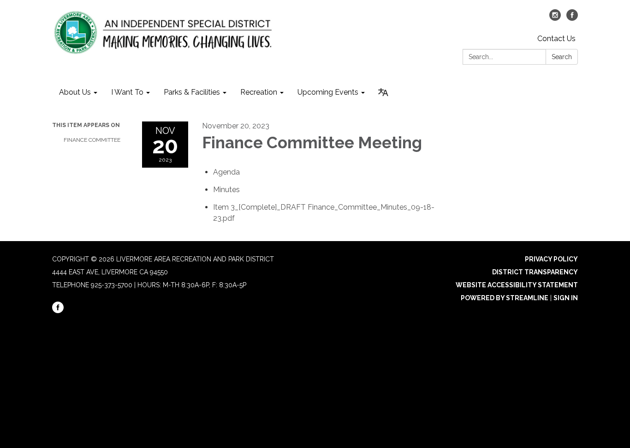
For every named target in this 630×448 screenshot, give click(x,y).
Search (562, 57)
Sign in (565, 298)
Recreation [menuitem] (258, 92)
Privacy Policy (551, 259)
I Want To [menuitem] (127, 92)
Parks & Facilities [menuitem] (192, 92)
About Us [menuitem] (75, 92)
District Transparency (535, 272)
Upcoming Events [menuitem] (327, 92)
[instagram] (555, 18)
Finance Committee (92, 140)
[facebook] (572, 18)
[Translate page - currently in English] (383, 92)
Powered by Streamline (504, 298)
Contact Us (556, 38)
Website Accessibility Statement (517, 285)
